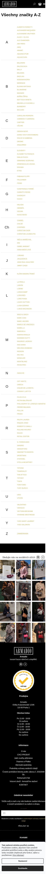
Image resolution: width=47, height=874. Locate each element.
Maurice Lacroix (24, 341)
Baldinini (21, 63)
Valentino (21, 505)
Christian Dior (23, 230)
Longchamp (22, 292)
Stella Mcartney (24, 462)
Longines (21, 295)
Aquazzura (22, 57)
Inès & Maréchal (24, 240)
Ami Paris (21, 44)
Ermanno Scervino (25, 160)
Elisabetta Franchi (25, 154)
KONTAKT (23, 785)
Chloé (20, 224)
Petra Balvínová (24, 400)
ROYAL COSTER (23, 436)
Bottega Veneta (24, 100)
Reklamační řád (23, 778)
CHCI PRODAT (23, 755)
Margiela (21, 331)
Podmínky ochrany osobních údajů (24, 768)
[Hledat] (34, 4)
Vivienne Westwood (26, 515)
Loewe (20, 289)
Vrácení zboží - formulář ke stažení (23, 781)
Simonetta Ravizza (25, 452)
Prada (19, 414)
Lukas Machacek (24, 309)
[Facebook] (43, 557)
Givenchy (21, 196)
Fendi (19, 183)
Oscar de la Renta (25, 388)
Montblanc (22, 361)
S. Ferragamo (23, 442)
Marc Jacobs (23, 321)
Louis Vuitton (23, 302)
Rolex (19, 433)
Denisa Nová (22, 131)
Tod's (19, 481)
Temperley (22, 471)
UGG (19, 495)
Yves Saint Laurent (25, 521)
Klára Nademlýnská (25, 274)
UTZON (20, 498)
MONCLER (21, 358)
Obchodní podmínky (23, 765)
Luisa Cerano (23, 305)
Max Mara (21, 345)
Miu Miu (20, 355)
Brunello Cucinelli (25, 103)
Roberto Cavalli (24, 426)
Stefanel (21, 459)
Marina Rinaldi (23, 335)
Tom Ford (21, 485)
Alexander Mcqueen (26, 30)
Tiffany (20, 478)
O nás (23, 751)
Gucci (19, 199)
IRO (18, 243)
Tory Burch (22, 488)
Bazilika (20, 76)
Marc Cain (21, 318)
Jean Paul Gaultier (25, 262)
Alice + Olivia (23, 37)
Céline (20, 126)
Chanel (20, 220)
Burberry (21, 106)
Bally (19, 70)
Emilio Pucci (22, 157)
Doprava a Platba (23, 762)
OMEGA (20, 385)
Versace (21, 508)
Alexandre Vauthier (26, 34)
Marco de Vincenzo (25, 324)
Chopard (21, 227)
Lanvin (20, 285)
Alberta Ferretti (24, 27)
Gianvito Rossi (23, 192)
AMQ (19, 47)
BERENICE (21, 83)
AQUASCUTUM (22, 54)
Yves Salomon (23, 524)
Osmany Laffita (24, 391)
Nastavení (22, 861)
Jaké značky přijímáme (23, 758)
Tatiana (20, 468)
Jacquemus (22, 259)
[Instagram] (38, 557)
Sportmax (21, 455)
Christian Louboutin (26, 234)
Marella (21, 328)
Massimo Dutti (23, 338)
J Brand (20, 255)
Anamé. (20, 50)
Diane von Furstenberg (27, 135)
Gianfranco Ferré (25, 189)
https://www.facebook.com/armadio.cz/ (25, 665)
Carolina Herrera (25, 116)
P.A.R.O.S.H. (21, 397)
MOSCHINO (21, 365)
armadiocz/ (21, 665)
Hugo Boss (22, 215)
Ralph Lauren (23, 420)
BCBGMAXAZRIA (23, 80)
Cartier (20, 122)
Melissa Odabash (24, 348)
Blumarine (21, 90)
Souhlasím (22, 868)
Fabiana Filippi (23, 176)
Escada (20, 167)
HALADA (20, 205)
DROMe (20, 141)
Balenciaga (22, 66)
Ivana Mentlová (24, 250)
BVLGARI (20, 110)
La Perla (21, 282)
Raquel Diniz (22, 423)
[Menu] (44, 4)
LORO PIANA (22, 299)
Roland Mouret (24, 430)
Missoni (20, 351)
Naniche (20, 373)
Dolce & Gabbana (24, 138)
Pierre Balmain (23, 407)
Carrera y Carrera (25, 119)
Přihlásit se (23, 826)
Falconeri (21, 180)
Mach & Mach (22, 314)
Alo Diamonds (23, 40)
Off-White (21, 381)
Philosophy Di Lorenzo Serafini (31, 404)
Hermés (20, 208)
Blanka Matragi (24, 86)
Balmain (20, 73)
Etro (19, 171)
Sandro (20, 445)
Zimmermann (22, 534)
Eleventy (21, 150)
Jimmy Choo (22, 265)
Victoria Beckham (25, 511)
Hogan (20, 211)
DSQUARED (21, 145)
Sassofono (22, 449)
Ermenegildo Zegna (26, 164)
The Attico (21, 475)
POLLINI (20, 410)
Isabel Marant (23, 246)
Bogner (20, 93)
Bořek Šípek (22, 96)
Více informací (18, 855)
